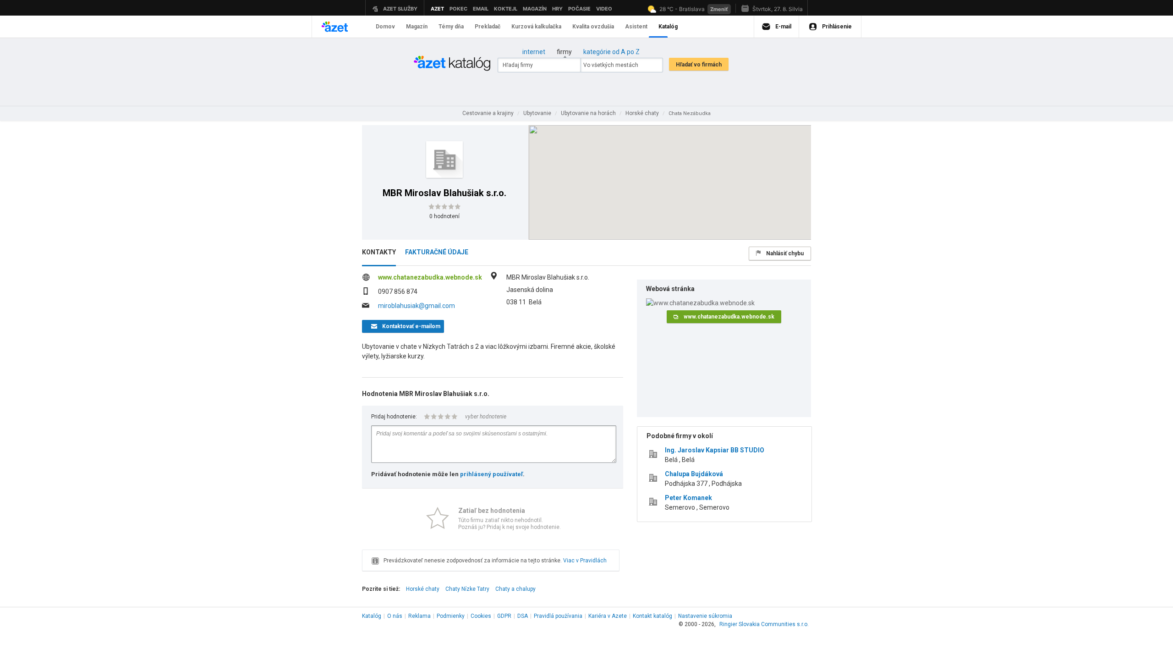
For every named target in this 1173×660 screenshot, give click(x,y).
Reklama (419, 616)
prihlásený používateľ (491, 474)
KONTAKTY (379, 252)
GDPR (504, 616)
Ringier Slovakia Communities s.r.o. (764, 624)
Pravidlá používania (558, 616)
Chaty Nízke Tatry (467, 589)
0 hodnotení (444, 216)
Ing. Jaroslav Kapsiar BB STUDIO (714, 450)
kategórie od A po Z (611, 51)
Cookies (481, 616)
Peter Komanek (688, 497)
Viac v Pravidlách (585, 560)
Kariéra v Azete (607, 616)
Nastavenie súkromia (705, 616)
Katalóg (371, 616)
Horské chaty (422, 589)
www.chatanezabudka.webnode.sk (430, 277)
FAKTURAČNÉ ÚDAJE (436, 252)
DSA (522, 616)
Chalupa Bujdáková (694, 474)
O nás (394, 616)
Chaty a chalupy (515, 589)
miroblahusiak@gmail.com (416, 305)
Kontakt (652, 616)
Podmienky (451, 616)
